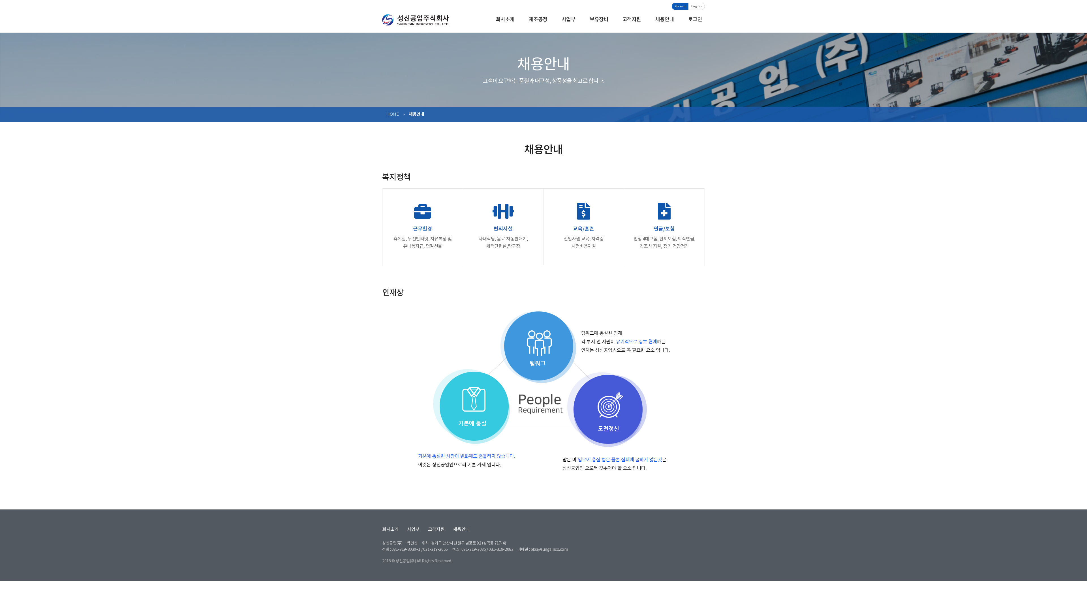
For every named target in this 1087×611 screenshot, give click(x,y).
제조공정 (538, 20)
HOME (392, 114)
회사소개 (505, 20)
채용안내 (664, 20)
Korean (680, 6)
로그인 (695, 20)
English (696, 6)
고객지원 (631, 20)
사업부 (568, 20)
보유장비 (599, 20)
